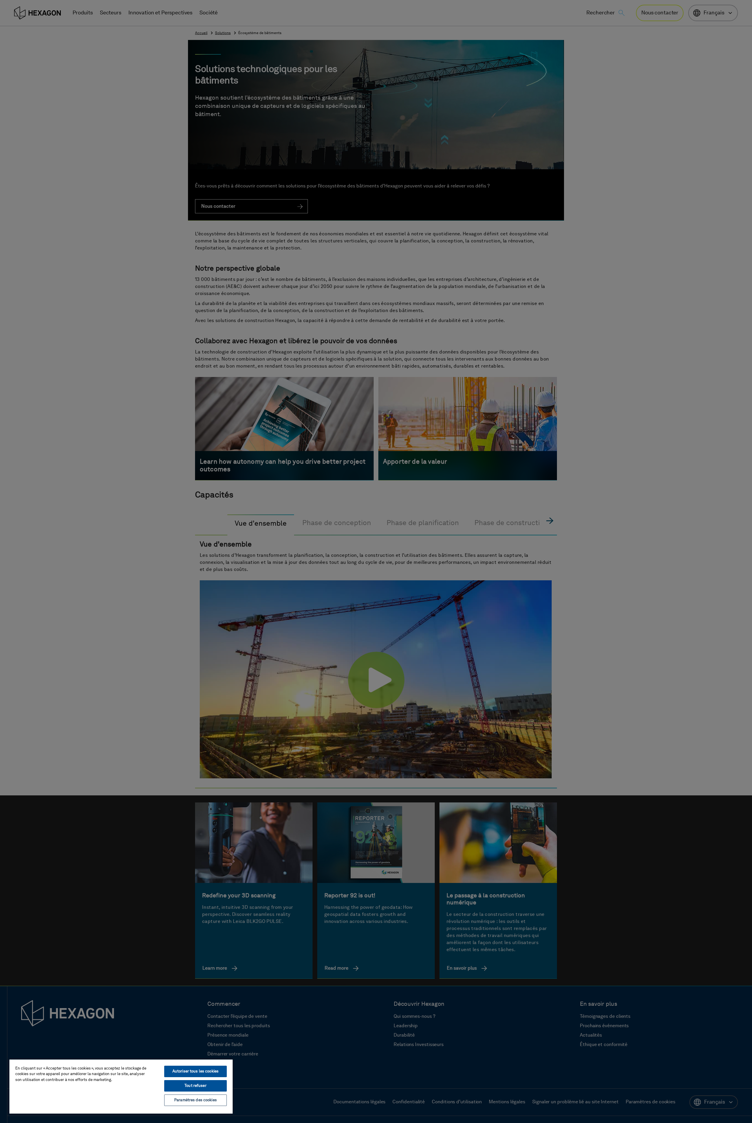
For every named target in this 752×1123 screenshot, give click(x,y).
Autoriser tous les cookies (195, 1071)
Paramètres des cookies (195, 1100)
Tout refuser (195, 1086)
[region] (121, 1086)
